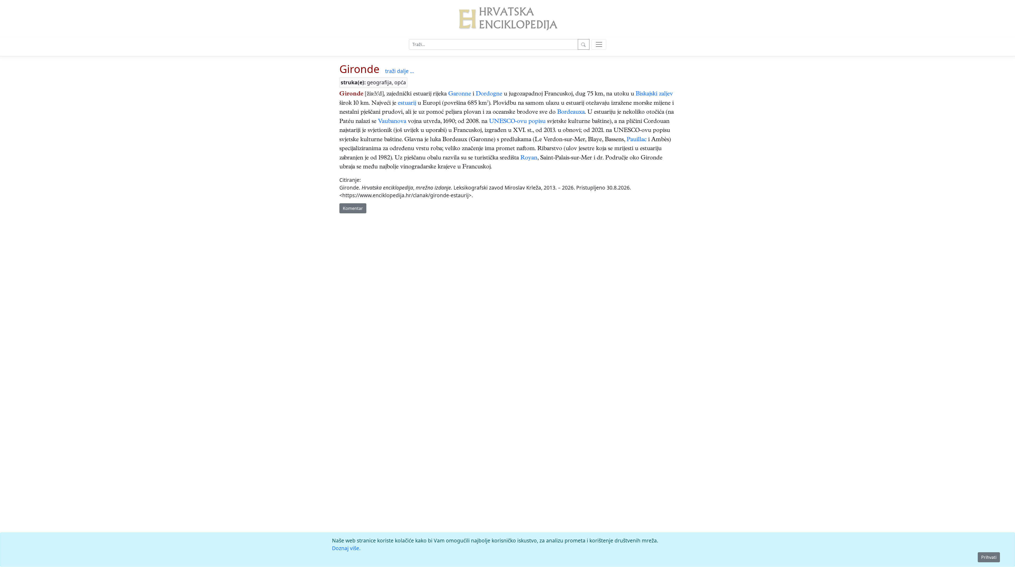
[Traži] (583, 44)
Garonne (459, 94)
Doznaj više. (346, 548)
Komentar (353, 208)
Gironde (359, 69)
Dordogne (489, 94)
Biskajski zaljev (654, 94)
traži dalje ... (399, 71)
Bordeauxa (571, 112)
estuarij (407, 103)
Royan (528, 158)
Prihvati (988, 557)
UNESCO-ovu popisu (517, 122)
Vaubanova (392, 122)
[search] (599, 44)
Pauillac (637, 140)
